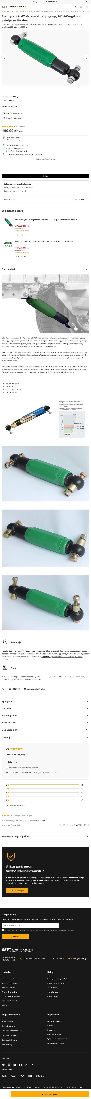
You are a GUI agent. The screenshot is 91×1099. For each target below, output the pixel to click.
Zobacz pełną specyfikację (11, 106)
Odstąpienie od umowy (55, 1034)
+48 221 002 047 (52, 2)
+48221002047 (80, 199)
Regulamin (51, 1030)
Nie (87, 825)
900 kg (15, 96)
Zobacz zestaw (20, 235)
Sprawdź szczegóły (17, 890)
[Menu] (87, 7)
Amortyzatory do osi (63, 11)
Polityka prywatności (54, 1021)
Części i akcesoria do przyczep (23, 11)
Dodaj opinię (12, 762)
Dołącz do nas (9, 914)
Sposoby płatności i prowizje (57, 1038)
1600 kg (11, 100)
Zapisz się (15, 936)
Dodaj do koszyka (52, 1094)
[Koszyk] (81, 7)
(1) (21, 126)
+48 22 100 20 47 (12, 688)
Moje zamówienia (11, 1014)
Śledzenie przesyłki (8, 1026)
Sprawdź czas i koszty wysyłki (16, 151)
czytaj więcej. (71, 930)
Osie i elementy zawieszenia (44, 11)
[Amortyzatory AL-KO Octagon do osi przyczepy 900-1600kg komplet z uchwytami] (8, 245)
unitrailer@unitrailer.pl (36, 688)
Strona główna (6, 11)
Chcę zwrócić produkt (9, 1035)
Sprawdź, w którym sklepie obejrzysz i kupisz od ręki (24, 154)
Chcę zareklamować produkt (11, 1030)
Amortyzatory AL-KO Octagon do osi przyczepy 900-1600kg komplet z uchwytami (44, 241)
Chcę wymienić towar (9, 1040)
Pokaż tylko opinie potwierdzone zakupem (23, 767)
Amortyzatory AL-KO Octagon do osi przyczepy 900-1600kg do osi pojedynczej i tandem (46, 219)
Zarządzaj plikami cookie (55, 1043)
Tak (80, 825)
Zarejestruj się (7, 1044)
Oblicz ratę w (14, 138)
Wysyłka (50, 1025)
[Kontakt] (45, 951)
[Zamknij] (86, 2)
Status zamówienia (8, 1021)
